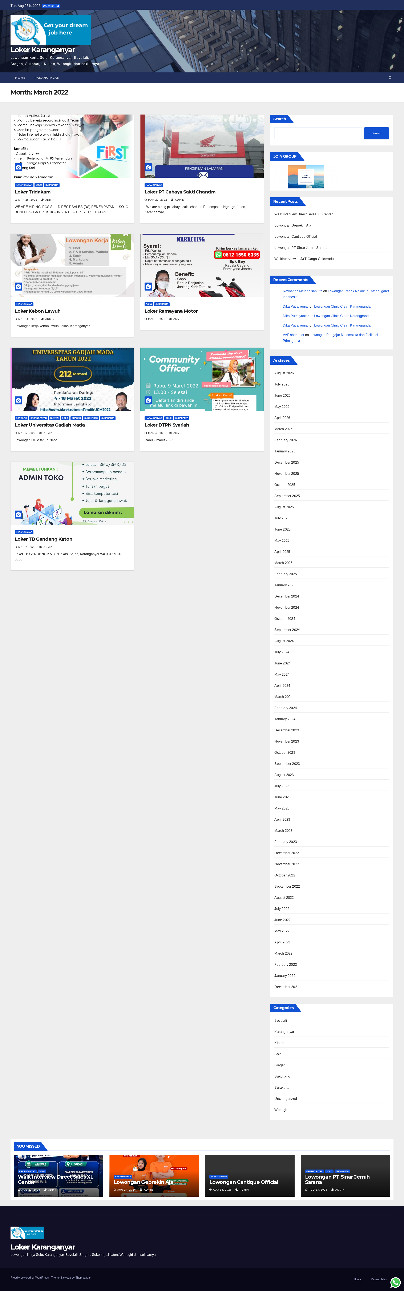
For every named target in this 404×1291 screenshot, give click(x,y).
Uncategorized (285, 1098)
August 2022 (284, 897)
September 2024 (287, 630)
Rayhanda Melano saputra (302, 291)
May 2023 (282, 808)
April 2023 (282, 819)
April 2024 (282, 685)
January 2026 (284, 451)
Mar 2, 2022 (27, 546)
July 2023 (281, 786)
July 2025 (281, 518)
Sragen (76, 418)
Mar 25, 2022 (27, 199)
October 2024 (284, 618)
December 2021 (286, 987)
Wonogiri (281, 1110)
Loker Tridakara (32, 192)
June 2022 (282, 920)
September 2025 (287, 496)
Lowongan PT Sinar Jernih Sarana (300, 247)
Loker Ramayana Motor (171, 311)
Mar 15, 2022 (27, 318)
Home (20, 78)
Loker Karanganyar (43, 49)
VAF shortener (293, 335)
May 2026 (282, 406)
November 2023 (286, 741)
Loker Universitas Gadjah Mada (50, 425)
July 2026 (281, 384)
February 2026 (285, 440)
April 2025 (282, 551)
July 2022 (281, 909)
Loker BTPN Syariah (167, 425)
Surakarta (51, 185)
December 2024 (286, 596)
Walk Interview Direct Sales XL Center (303, 214)
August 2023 (284, 775)
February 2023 (285, 842)
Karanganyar (24, 185)
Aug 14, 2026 (126, 1189)
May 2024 (282, 674)
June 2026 (282, 395)
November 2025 (286, 473)
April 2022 (282, 942)
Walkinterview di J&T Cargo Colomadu (304, 259)
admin (49, 199)
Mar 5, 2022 (27, 433)
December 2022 (286, 853)
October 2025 (284, 485)
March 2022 (283, 953)
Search (279, 119)
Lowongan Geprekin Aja (292, 225)
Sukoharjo (91, 418)
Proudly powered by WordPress (30, 1277)
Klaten (54, 418)
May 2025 (282, 540)
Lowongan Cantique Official (295, 236)
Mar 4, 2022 (156, 433)
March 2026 (283, 429)
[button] (390, 77)
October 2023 (284, 752)
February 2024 (285, 708)
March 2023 (283, 830)
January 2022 (284, 976)
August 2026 (284, 373)
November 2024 (286, 607)
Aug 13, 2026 (222, 1189)
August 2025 (284, 507)
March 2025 (283, 563)
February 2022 (285, 964)
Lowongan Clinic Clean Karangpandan (343, 306)
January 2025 (284, 585)
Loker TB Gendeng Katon (43, 539)
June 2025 (282, 529)
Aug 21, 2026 (30, 1189)
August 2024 (284, 641)
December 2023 (286, 730)
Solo (39, 185)
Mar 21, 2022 (157, 199)
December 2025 (286, 462)
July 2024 (281, 652)
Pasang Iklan (47, 78)
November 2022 (286, 864)
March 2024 (283, 697)
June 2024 (282, 663)
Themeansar (83, 1277)
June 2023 (282, 797)
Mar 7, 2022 (156, 318)
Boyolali (21, 418)
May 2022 (282, 931)
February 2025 (285, 574)
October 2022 (284, 875)
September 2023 (287, 764)
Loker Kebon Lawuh (38, 311)
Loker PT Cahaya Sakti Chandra (180, 192)
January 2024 (284, 719)
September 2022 (287, 886)
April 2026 (282, 418)
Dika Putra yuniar (296, 306)
